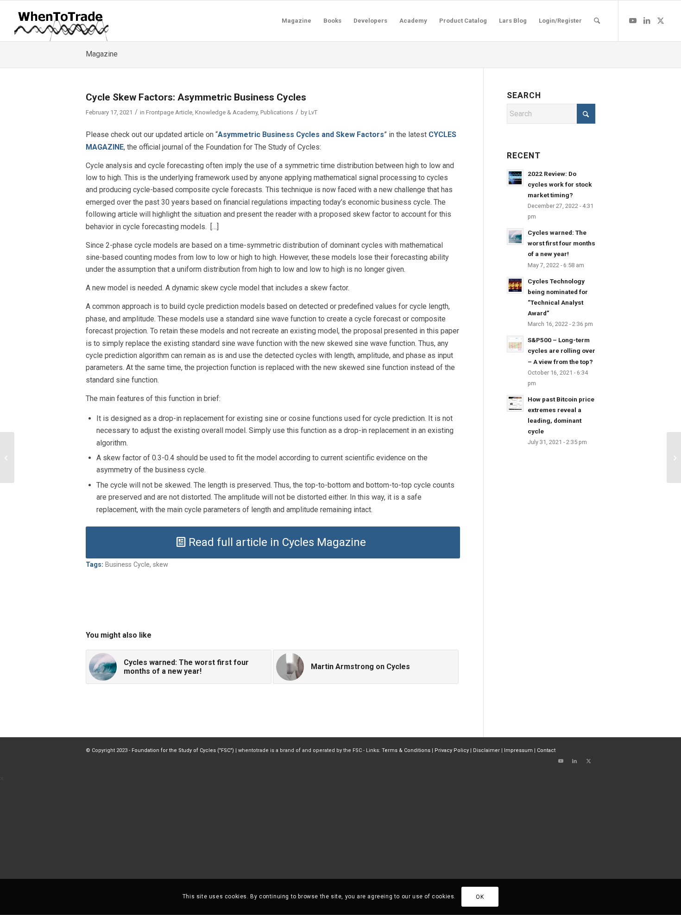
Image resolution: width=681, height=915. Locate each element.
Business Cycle (127, 565)
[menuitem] (296, 20)
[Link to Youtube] (633, 20)
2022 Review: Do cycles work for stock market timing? (560, 184)
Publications (276, 112)
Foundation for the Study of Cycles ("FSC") (183, 750)
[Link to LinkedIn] (647, 20)
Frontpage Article (169, 112)
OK (480, 897)
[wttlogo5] (60, 20)
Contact (546, 750)
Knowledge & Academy (226, 112)
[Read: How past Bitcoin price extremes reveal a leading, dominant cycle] (515, 403)
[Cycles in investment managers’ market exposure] (7, 457)
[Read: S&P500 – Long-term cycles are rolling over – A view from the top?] (515, 344)
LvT (313, 112)
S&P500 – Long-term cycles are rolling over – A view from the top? (561, 350)
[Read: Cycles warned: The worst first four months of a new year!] (515, 236)
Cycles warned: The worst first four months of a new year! (561, 243)
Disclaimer (486, 750)
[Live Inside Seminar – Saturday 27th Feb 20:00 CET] (674, 457)
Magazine (102, 54)
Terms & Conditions (406, 750)
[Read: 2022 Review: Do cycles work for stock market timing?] (515, 177)
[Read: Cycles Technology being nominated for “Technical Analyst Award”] (515, 285)
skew (160, 565)
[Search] (597, 20)
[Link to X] (661, 20)
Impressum (518, 750)
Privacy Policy (452, 750)
